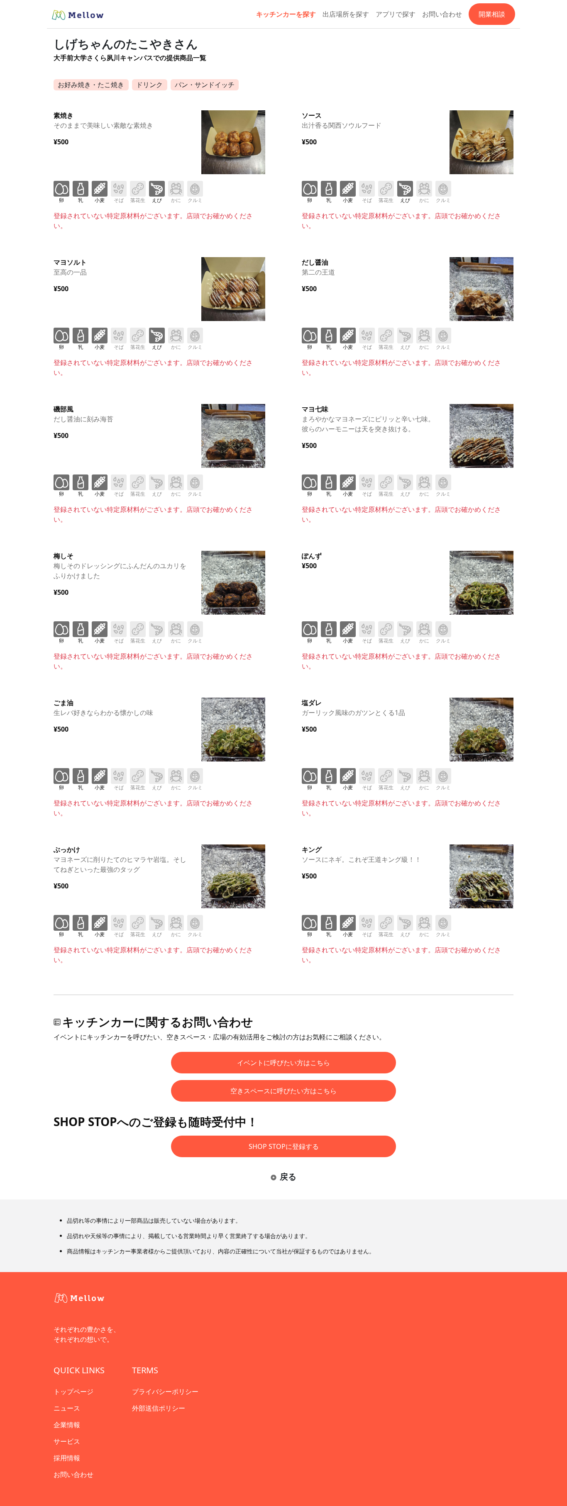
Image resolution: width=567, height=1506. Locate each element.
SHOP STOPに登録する (284, 1146)
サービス (67, 1441)
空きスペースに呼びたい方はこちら (283, 1090)
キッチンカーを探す (286, 14)
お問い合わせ (442, 14)
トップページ (73, 1391)
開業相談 (492, 14)
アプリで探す (395, 14)
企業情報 (67, 1424)
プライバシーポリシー (165, 1391)
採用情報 (67, 1457)
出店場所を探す (346, 14)
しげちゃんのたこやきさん (126, 43)
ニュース (67, 1408)
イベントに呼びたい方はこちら (283, 1062)
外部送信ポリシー (158, 1408)
